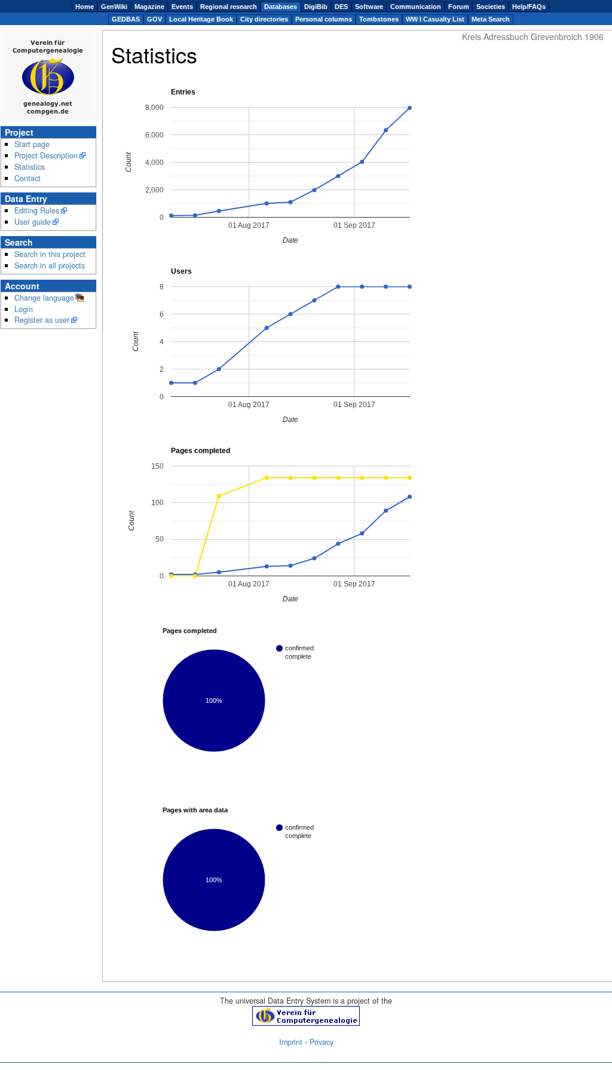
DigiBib (316, 6)
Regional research (228, 6)
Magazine (149, 6)
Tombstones (379, 19)
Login (23, 309)
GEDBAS (126, 19)
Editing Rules (36, 210)
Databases (280, 6)
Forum (458, 6)
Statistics (29, 166)
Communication (415, 6)
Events (182, 6)
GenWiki (114, 6)
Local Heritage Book (201, 19)
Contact (27, 178)
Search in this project (49, 254)
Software (369, 6)
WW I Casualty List (435, 19)
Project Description (46, 155)
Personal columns (323, 19)
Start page (32, 144)
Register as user (41, 319)
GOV (154, 19)
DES (341, 6)
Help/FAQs (529, 6)
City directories (264, 19)
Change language (44, 297)
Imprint (290, 1042)
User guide (32, 221)
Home (84, 6)
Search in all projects (49, 265)
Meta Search (491, 19)
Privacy (321, 1042)
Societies (490, 6)
